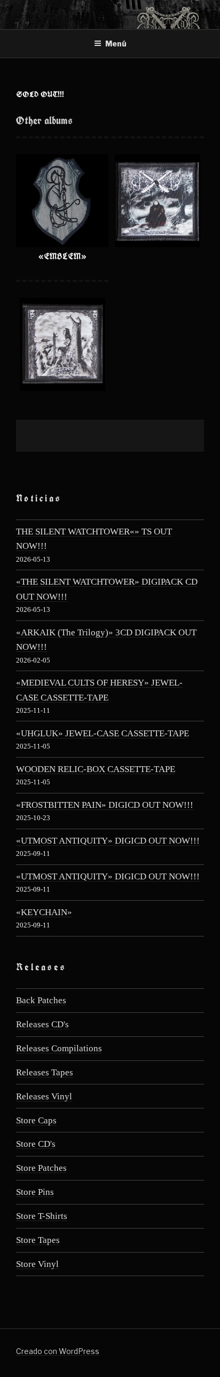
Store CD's (36, 1144)
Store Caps (36, 1120)
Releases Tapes (44, 1072)
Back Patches (41, 1000)
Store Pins (35, 1192)
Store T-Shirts (41, 1216)
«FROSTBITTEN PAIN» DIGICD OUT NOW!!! (104, 805)
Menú (116, 43)
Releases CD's (42, 1024)
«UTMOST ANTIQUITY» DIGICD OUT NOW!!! (108, 841)
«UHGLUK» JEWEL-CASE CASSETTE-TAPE (102, 733)
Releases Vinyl (44, 1096)
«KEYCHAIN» (44, 912)
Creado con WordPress (57, 1351)
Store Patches (41, 1168)
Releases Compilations (59, 1048)
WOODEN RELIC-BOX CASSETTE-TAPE (95, 769)
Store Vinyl (37, 1264)
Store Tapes (38, 1240)
